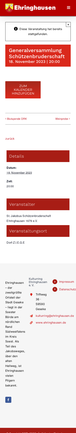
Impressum (65, 281)
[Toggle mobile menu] (69, 7)
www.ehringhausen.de (41, 322)
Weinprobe (61, 118)
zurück (9, 138)
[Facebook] (8, 400)
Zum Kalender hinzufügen (23, 89)
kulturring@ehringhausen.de (41, 316)
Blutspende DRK (17, 118)
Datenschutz (65, 289)
